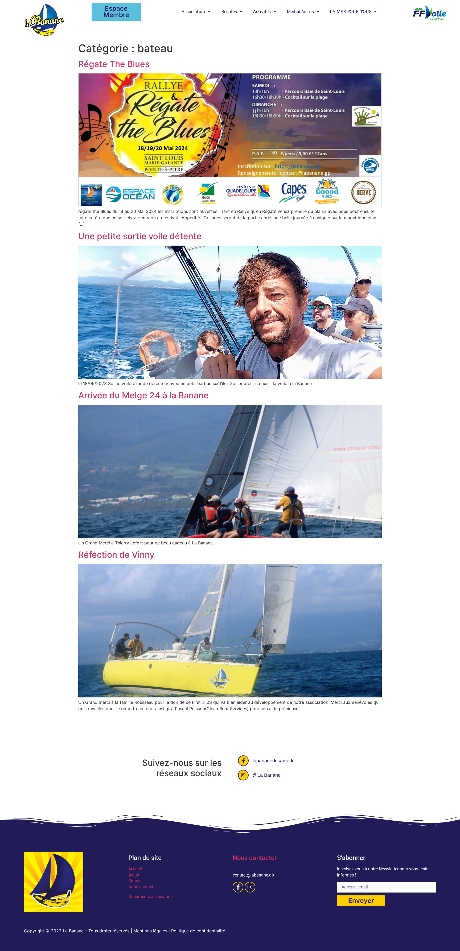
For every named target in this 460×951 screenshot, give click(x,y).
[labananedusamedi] (243, 760)
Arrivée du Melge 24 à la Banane (143, 395)
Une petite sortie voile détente (140, 236)
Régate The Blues (114, 64)
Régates (229, 11)
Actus (133, 875)
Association (193, 11)
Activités (262, 11)
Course (134, 880)
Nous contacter (142, 886)
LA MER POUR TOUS (350, 11)
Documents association (151, 896)
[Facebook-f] (238, 887)
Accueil (135, 868)
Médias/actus (300, 11)
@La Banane (267, 775)
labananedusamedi (273, 760)
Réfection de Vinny (116, 554)
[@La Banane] (243, 775)
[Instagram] (250, 887)
